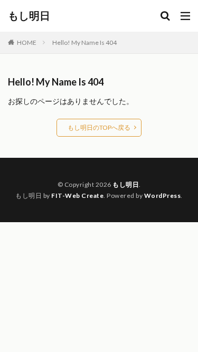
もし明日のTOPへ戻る (99, 127)
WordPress (162, 195)
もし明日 (29, 16)
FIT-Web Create (77, 195)
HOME (26, 42)
